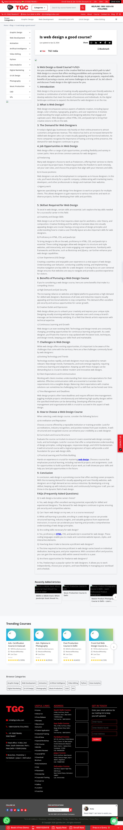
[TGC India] (7, 810)
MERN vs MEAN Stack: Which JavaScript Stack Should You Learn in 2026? (48, 598)
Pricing (65, 819)
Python (83, 683)
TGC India (53, 50)
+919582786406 (30, 1)
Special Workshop (42, 741)
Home (83, 14)
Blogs (12, 25)
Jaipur (18, 758)
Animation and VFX (66, 19)
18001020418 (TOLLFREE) (18, 727)
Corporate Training (42, 777)
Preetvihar (20, 755)
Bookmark (104, 49)
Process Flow (73, 819)
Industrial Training (42, 734)
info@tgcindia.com (51, 14)
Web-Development (46, 19)
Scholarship (40, 774)
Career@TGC (40, 754)
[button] (116, 19)
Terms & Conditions (31, 819)
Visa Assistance (41, 764)
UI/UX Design (84, 19)
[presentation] (116, 597)
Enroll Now (40, 737)
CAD (67, 688)
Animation (43, 683)
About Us (39, 714)
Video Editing (99, 19)
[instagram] (120, 14)
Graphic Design (27, 19)
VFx (73, 688)
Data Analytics (94, 683)
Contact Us (105, 14)
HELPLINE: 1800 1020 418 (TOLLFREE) (102, 7)
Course (96, 14)
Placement (40, 770)
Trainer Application (42, 730)
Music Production (55, 688)
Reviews (39, 720)
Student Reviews (42, 750)
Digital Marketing (14, 688)
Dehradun (27, 758)
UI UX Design (28, 688)
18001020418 (42, 827)
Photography (41, 688)
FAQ (37, 767)
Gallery (38, 784)
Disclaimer (43, 819)
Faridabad (10, 758)
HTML (59, 534)
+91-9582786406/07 (11, 14)
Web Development (29, 683)
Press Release (41, 717)
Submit (96, 739)
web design (83, 459)
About (89, 14)
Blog (113, 14)
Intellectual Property (55, 819)
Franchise (39, 791)
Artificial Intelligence (57, 683)
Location (39, 788)
